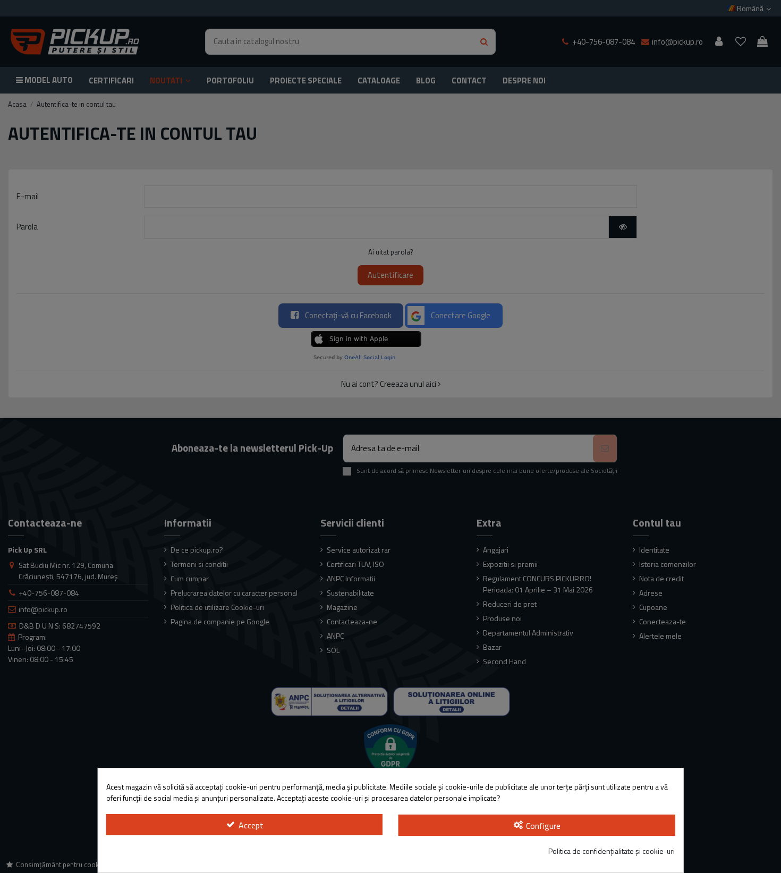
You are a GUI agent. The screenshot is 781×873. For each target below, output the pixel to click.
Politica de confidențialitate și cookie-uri (611, 851)
